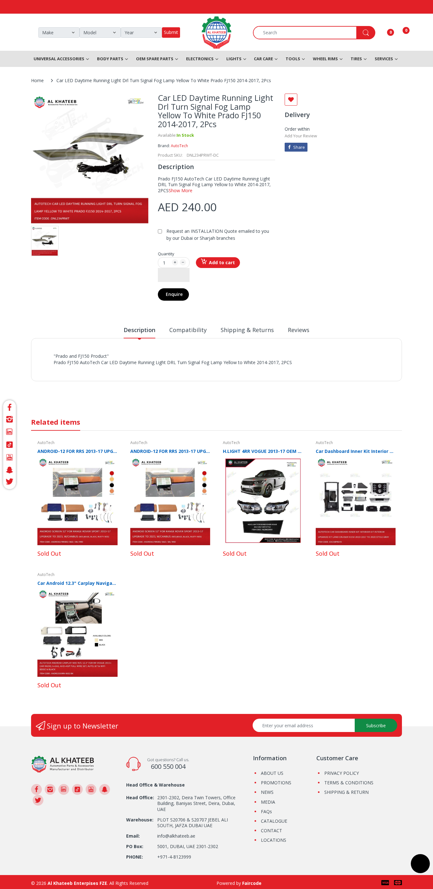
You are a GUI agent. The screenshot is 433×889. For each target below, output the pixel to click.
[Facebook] (9, 406)
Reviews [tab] (298, 330)
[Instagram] (9, 419)
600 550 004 (168, 766)
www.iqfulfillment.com (164, 369)
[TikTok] (9, 444)
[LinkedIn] (9, 432)
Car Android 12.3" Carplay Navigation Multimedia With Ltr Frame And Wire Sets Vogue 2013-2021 (77, 583)
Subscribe (376, 725)
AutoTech (179, 145)
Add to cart (222, 262)
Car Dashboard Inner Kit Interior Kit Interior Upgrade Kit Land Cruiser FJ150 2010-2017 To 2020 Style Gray (356, 451)
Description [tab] (139, 330)
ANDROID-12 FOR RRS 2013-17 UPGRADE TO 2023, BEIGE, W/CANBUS (77, 451)
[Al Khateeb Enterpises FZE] (62, 764)
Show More (180, 190)
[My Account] (383, 32)
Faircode (252, 883)
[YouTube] (9, 457)
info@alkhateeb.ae (176, 836)
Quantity (166, 254)
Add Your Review (301, 136)
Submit (171, 32)
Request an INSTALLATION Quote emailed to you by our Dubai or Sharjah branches (217, 234)
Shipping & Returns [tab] (247, 330)
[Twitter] (9, 482)
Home (37, 80)
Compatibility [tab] (188, 330)
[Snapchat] (9, 470)
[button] (174, 275)
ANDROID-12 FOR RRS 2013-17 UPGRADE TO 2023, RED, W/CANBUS (170, 451)
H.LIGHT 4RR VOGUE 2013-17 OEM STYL (263, 451)
